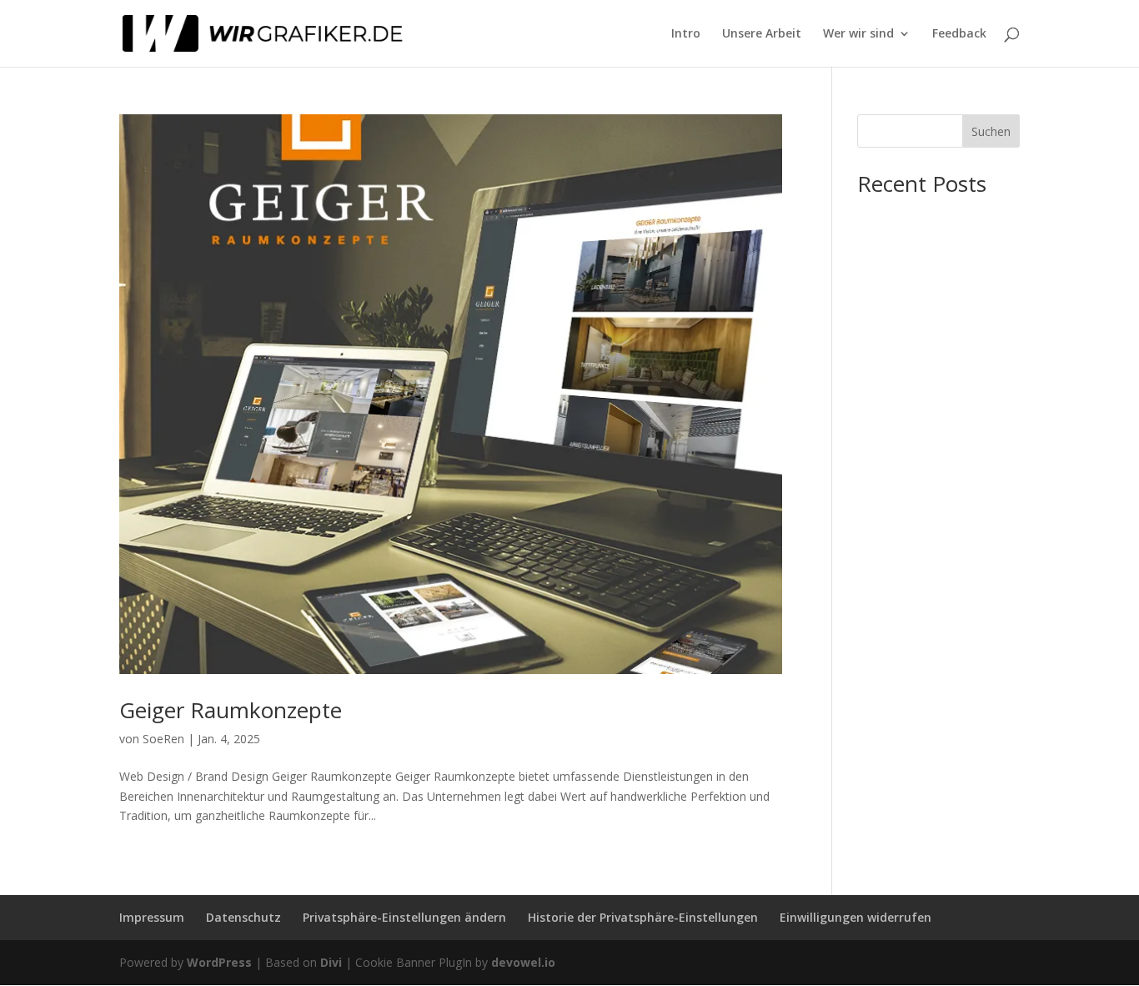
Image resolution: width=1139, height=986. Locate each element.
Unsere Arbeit (761, 34)
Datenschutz (243, 917)
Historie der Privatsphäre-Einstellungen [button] (643, 917)
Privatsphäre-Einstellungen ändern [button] (404, 917)
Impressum (151, 917)
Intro (685, 34)
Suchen (991, 131)
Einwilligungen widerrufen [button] (855, 917)
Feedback (959, 34)
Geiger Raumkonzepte (230, 710)
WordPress (219, 962)
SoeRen (163, 739)
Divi (331, 962)
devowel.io (523, 962)
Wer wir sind (858, 34)
